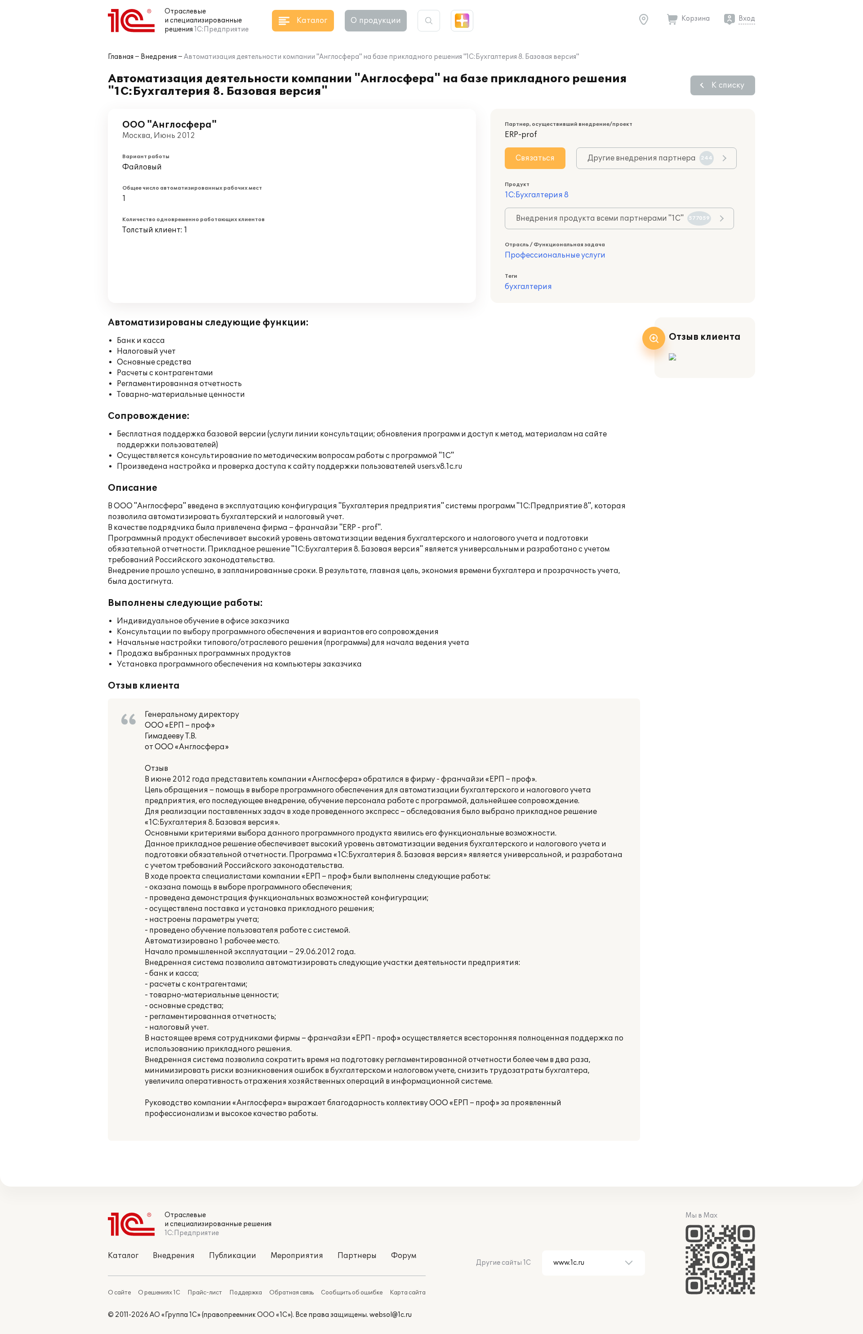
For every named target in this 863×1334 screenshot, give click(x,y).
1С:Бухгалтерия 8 (537, 195)
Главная (120, 57)
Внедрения (159, 57)
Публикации (232, 1255)
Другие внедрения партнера (649, 158)
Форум (403, 1255)
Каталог (123, 1255)
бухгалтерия (528, 286)
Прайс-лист (204, 1292)
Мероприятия (297, 1255)
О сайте (119, 1292)
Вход (746, 18)
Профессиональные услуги (555, 255)
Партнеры (357, 1255)
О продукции (376, 20)
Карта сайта (408, 1292)
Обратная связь (291, 1292)
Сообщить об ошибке (352, 1292)
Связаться (535, 158)
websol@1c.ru (390, 1315)
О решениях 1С (159, 1292)
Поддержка (245, 1292)
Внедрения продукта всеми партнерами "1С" (613, 218)
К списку (728, 85)
